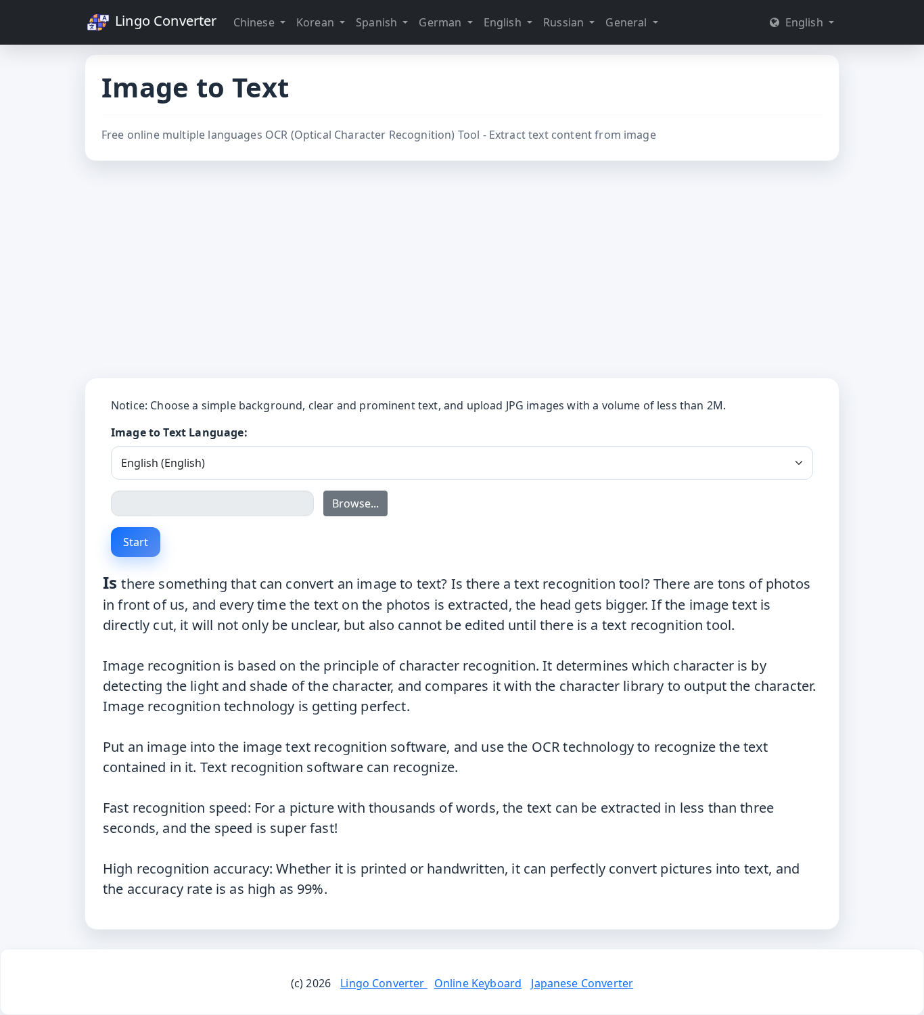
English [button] (803, 22)
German (441, 22)
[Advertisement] (462, 269)
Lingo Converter (164, 21)
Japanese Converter (582, 983)
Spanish (378, 22)
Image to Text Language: (179, 432)
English (504, 22)
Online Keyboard (478, 983)
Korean (316, 22)
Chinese (255, 22)
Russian (564, 22)
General (627, 22)
